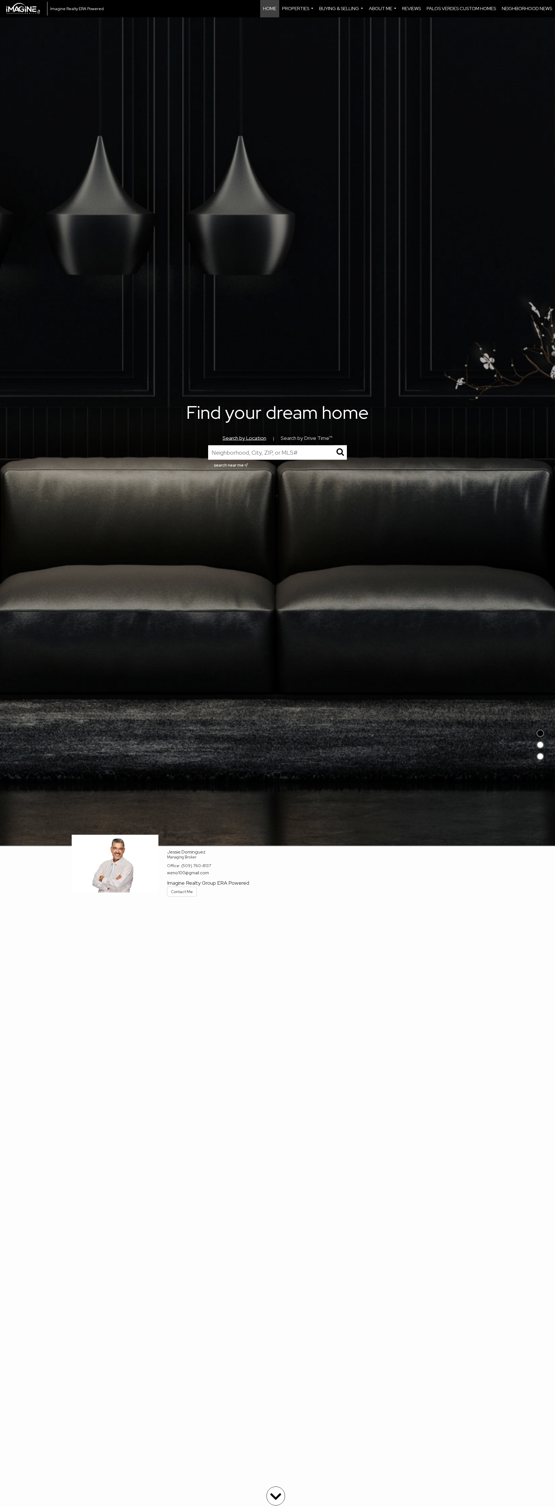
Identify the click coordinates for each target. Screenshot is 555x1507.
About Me (383, 11)
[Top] (540, 733)
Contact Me (182, 891)
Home (269, 8)
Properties (298, 11)
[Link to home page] (25, 8)
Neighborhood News (527, 8)
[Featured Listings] (540, 745)
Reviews (411, 8)
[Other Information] (540, 756)
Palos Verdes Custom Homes (461, 8)
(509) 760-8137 (196, 865)
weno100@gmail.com (188, 873)
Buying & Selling (342, 11)
